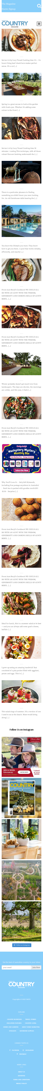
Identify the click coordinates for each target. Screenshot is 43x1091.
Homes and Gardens (10, 1027)
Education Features (14, 1023)
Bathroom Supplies (27, 1031)
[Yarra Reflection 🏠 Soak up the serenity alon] (21, 880)
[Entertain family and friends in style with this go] (21, 839)
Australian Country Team (16, 49)
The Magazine (8, 4)
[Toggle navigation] (39, 24)
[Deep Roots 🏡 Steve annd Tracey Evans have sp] (21, 921)
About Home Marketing (31, 1027)
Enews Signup (9, 9)
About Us (21, 1072)
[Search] (39, 6)
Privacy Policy (21, 1083)
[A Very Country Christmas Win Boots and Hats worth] (21, 757)
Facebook (15, 1050)
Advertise (21, 1076)
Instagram (29, 1050)
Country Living (30, 1023)
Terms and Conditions (21, 1080)
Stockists (12, 1031)
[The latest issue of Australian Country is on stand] (21, 798)
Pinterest (22, 1054)
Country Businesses (14, 1019)
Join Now (36, 967)
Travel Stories (30, 1019)
